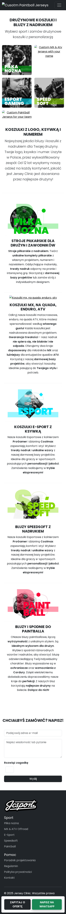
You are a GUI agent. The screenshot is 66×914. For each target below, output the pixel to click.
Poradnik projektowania (20, 860)
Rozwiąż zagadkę (16, 763)
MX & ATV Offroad (16, 829)
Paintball (10, 846)
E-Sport (9, 835)
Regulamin (11, 866)
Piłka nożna (11, 823)
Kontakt (9, 878)
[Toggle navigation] (59, 5)
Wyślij (33, 779)
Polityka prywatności (18, 872)
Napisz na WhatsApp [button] (46, 904)
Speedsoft (11, 841)
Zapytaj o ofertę (17, 904)
